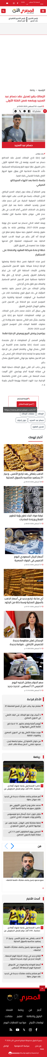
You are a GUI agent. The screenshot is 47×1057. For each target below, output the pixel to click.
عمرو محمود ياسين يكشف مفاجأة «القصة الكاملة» (25, 880)
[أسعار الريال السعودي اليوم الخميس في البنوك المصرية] (24, 541)
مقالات (9, 1016)
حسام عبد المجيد (36, 420)
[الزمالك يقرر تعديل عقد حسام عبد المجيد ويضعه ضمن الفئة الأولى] (24, 111)
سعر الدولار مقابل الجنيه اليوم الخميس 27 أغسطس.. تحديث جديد (25, 684)
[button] (12, 846)
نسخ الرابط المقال (25, 404)
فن (39, 846)
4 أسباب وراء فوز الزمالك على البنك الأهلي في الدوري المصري (23, 716)
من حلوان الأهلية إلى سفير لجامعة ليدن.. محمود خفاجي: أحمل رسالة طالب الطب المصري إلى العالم (23, 743)
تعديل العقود (38, 427)
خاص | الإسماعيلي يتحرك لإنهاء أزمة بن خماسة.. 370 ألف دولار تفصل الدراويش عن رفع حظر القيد (22, 787)
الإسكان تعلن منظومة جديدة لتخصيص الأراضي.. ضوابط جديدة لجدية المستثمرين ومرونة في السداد (24, 642)
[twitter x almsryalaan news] (24, 1030)
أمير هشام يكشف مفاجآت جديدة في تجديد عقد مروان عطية (22, 798)
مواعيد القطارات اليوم (15, 1022)
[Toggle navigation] (43, 11)
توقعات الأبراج (36, 1022)
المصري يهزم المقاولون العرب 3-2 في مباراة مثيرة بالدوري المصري (24, 833)
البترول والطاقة (34, 1016)
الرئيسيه (41, 90)
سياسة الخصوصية (21, 1046)
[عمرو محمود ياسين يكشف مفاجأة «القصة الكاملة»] (23, 865)
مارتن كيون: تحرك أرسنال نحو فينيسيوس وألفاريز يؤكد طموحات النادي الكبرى (24, 815)
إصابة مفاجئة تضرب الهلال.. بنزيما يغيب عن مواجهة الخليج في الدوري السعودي (23, 824)
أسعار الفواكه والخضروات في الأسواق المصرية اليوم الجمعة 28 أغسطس (24, 966)
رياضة (32, 90)
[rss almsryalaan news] (11, 1030)
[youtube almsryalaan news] (7, 3)
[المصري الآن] (23, 10)
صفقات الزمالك (27, 414)
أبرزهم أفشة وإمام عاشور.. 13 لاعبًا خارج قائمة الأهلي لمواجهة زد (24, 725)
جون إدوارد (21, 420)
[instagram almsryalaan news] (14, 3)
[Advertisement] (23, 59)
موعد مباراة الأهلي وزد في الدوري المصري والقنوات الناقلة (23, 734)
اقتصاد (9, 1010)
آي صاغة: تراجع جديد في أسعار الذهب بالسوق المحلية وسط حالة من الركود (23, 600)
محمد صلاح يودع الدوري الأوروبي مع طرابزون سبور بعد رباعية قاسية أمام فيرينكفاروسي (25, 807)
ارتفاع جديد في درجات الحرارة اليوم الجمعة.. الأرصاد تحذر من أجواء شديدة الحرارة (22, 957)
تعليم (19, 1016)
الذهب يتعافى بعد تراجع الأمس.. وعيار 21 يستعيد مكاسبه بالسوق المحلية (23, 475)
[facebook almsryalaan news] (17, 3)
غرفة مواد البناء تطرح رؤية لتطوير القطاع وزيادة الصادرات (26, 517)
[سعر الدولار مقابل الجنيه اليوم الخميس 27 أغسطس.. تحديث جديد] (23, 666)
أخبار (39, 1010)
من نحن (38, 1046)
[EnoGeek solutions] (14, 1052)
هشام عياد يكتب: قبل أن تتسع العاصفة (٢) (23, 706)
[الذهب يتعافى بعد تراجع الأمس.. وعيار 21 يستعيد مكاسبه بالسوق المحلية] (23, 457)
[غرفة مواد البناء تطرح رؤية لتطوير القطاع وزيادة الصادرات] (23, 499)
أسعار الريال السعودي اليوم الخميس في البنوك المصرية (28, 558)
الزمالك (41, 414)
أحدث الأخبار (33, 898)
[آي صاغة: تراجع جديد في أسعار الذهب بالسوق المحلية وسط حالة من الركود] (23, 582)
